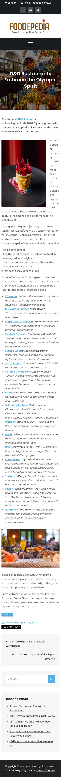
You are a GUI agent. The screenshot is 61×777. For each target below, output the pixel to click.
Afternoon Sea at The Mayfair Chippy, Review (33, 657)
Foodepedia (11, 622)
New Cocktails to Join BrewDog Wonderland (25, 644)
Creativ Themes (45, 770)
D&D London (25, 119)
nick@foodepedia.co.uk (37, 2)
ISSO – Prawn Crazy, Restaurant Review (32, 716)
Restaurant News (11, 627)
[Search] (51, 679)
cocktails (7, 614)
